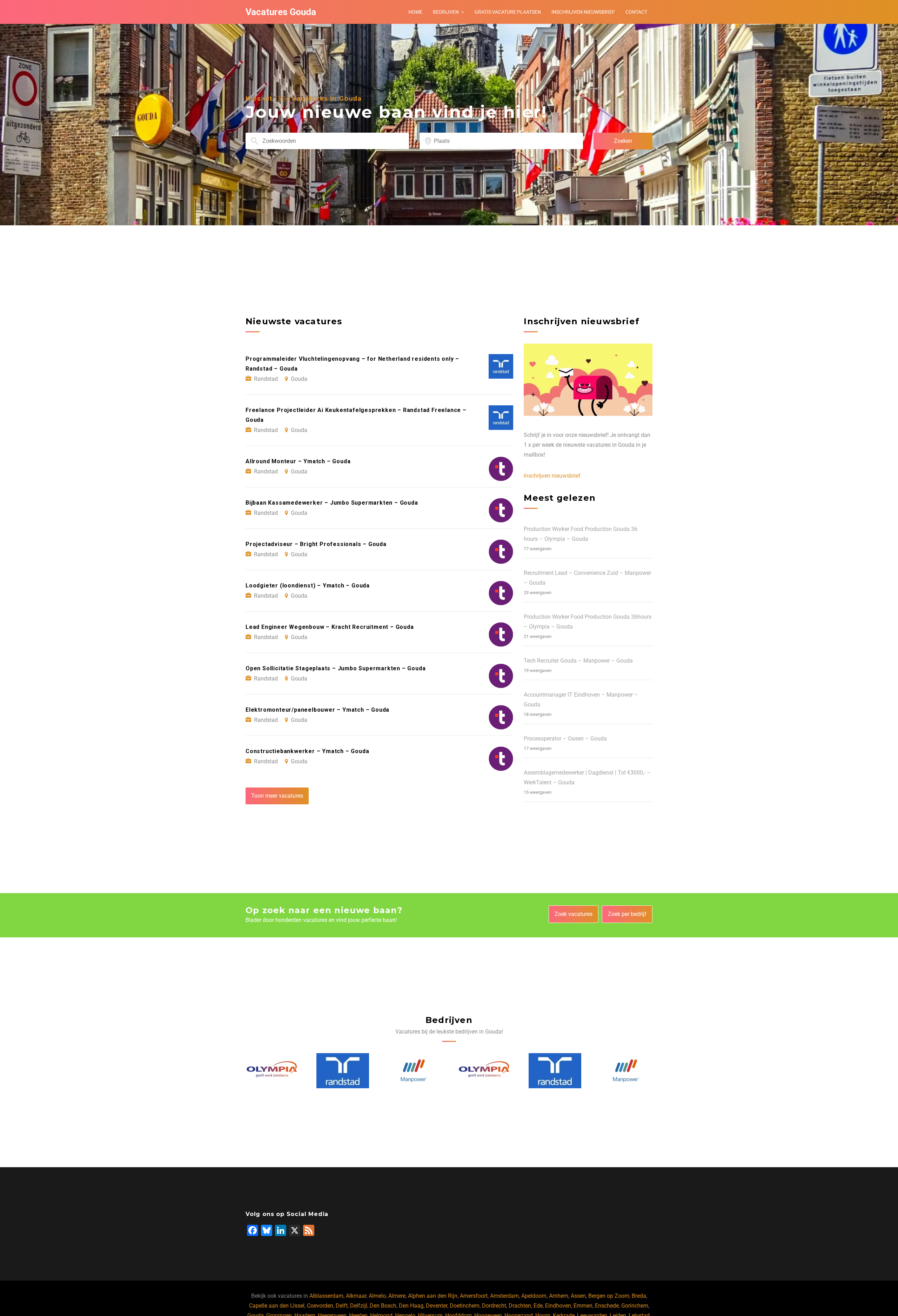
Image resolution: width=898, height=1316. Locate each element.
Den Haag (411, 1305)
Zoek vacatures (573, 914)
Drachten (520, 1305)
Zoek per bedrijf (627, 914)
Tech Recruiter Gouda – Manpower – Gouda (578, 660)
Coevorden (320, 1305)
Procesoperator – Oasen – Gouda (565, 738)
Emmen (583, 1305)
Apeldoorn (534, 1295)
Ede (538, 1305)
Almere (397, 1295)
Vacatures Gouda (281, 12)
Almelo (377, 1295)
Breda (639, 1295)
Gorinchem (634, 1305)
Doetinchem (465, 1305)
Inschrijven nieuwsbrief (583, 12)
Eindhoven (558, 1305)
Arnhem (558, 1295)
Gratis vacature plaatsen (508, 12)
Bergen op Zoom (608, 1295)
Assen (578, 1295)
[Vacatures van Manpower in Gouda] (343, 1071)
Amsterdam (504, 1295)
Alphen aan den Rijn (432, 1295)
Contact (636, 12)
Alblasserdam (326, 1295)
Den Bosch (383, 1305)
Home (415, 12)
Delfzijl (358, 1305)
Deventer (436, 1305)
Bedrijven (446, 12)
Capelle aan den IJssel (276, 1305)
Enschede (607, 1305)
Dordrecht (494, 1305)
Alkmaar (356, 1295)
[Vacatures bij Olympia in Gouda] (414, 1070)
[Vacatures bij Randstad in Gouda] (272, 1070)
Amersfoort (474, 1295)
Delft (342, 1305)
